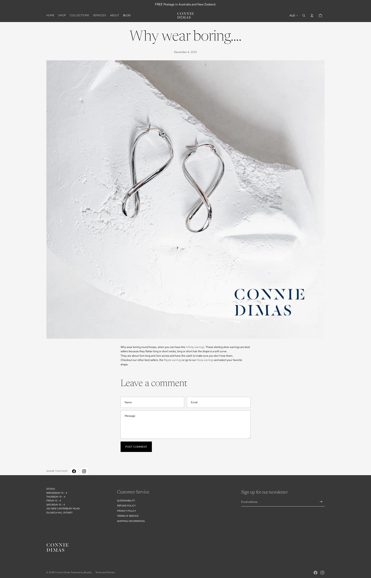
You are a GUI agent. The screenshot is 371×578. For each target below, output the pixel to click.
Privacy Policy (126, 510)
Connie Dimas (62, 572)
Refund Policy (126, 505)
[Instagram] (322, 572)
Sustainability (126, 500)
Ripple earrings (173, 360)
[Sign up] (321, 501)
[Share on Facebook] (74, 471)
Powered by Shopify (81, 572)
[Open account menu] (312, 15)
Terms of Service (128, 515)
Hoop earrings (205, 360)
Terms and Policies (105, 572)
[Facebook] (315, 572)
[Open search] (304, 15)
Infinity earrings (195, 347)
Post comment (136, 446)
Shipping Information (131, 521)
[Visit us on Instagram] (84, 471)
